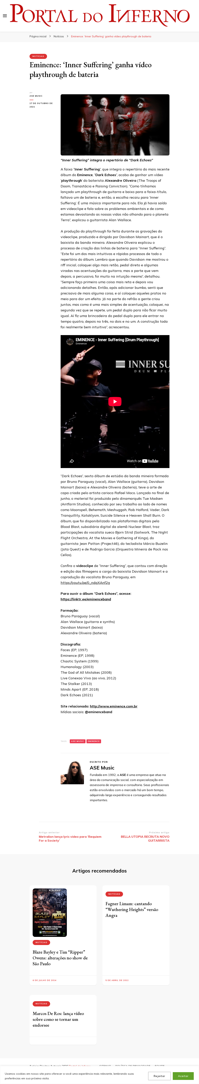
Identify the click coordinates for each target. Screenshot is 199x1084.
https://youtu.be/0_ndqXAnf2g (85, 582)
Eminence (94, 741)
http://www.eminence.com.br (114, 706)
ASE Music (36, 96)
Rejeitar (159, 1076)
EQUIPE (160, 1065)
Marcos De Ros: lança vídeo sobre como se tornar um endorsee (58, 1019)
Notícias (38, 56)
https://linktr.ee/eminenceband (86, 599)
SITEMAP (105, 1065)
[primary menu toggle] (5, 15)
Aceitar (183, 1076)
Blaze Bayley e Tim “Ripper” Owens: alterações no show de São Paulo (60, 958)
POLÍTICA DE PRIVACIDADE (132, 1065)
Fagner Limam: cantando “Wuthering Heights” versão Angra (132, 909)
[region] (99, 1075)
